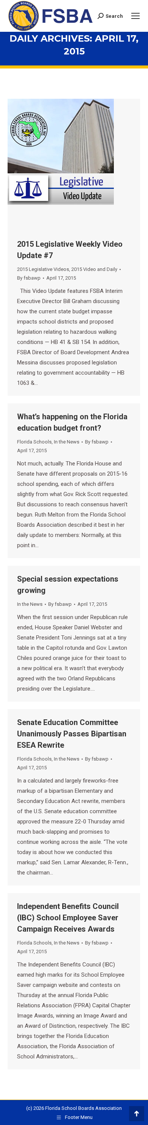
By (29, 278)
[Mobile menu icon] (135, 16)
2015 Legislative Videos (43, 269)
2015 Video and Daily (94, 269)
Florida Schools (34, 442)
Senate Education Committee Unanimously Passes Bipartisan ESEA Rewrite (71, 734)
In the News (66, 442)
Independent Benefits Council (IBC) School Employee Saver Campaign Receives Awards (68, 918)
